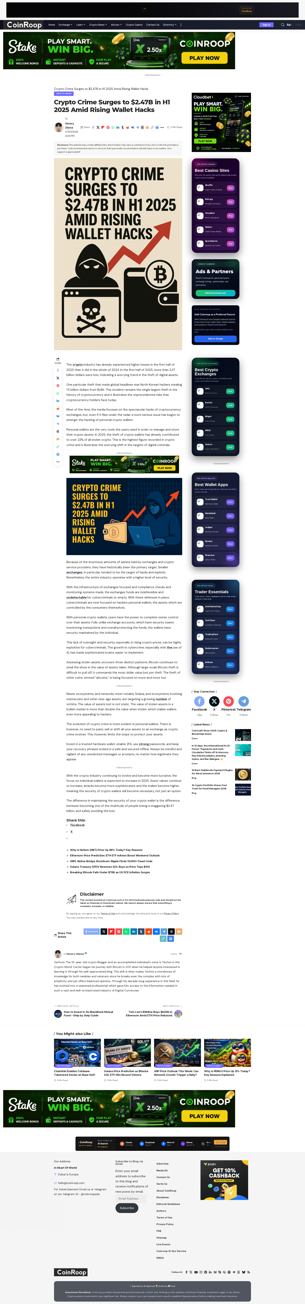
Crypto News (63, 93)
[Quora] (224, 1272)
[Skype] (220, 1272)
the (170, 647)
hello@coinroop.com (215, 293)
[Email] (147, 127)
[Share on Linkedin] (117, 127)
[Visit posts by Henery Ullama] (59, 127)
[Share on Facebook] (93, 127)
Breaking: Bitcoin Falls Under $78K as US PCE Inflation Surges (110, 872)
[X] (214, 706)
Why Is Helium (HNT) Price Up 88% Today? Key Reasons (106, 849)
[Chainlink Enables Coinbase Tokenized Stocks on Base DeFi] (77, 1053)
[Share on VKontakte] (132, 127)
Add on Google (215, 339)
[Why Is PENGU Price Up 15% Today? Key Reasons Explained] (227, 1053)
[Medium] (215, 1272)
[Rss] (248, 1272)
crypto (78, 365)
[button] (181, 25)
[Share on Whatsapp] (113, 127)
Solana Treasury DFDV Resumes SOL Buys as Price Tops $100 (110, 866)
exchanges (74, 572)
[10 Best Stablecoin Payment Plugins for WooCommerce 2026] (243, 774)
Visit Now (220, 1142)
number (162, 699)
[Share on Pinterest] (108, 127)
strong (144, 744)
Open (230, 502)
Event (195, 738)
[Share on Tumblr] (122, 127)
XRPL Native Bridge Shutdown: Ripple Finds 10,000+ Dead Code (111, 861)
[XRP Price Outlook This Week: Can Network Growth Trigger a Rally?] (177, 1053)
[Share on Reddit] (127, 127)
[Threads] (238, 1272)
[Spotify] (229, 1272)
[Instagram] (201, 1272)
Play (230, 188)
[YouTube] (195, 1272)
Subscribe (127, 1208)
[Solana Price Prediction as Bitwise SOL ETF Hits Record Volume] (127, 1053)
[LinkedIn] (210, 1272)
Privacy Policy (171, 913)
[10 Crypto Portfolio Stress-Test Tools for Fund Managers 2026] (243, 790)
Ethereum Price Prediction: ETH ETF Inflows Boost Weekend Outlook (114, 855)
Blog (194, 778)
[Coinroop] (23, 25)
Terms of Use (108, 913)
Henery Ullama (75, 954)
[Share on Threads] (142, 127)
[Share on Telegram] (137, 127)
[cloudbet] (221, 122)
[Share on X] (98, 127)
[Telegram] (244, 706)
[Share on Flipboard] (103, 127)
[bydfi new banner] (224, 1180)
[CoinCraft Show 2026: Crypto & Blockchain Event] (243, 735)
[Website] (180, 954)
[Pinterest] (228, 706)
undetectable (76, 597)
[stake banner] (119, 50)
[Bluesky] (243, 1272)
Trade (230, 391)
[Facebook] (199, 706)
